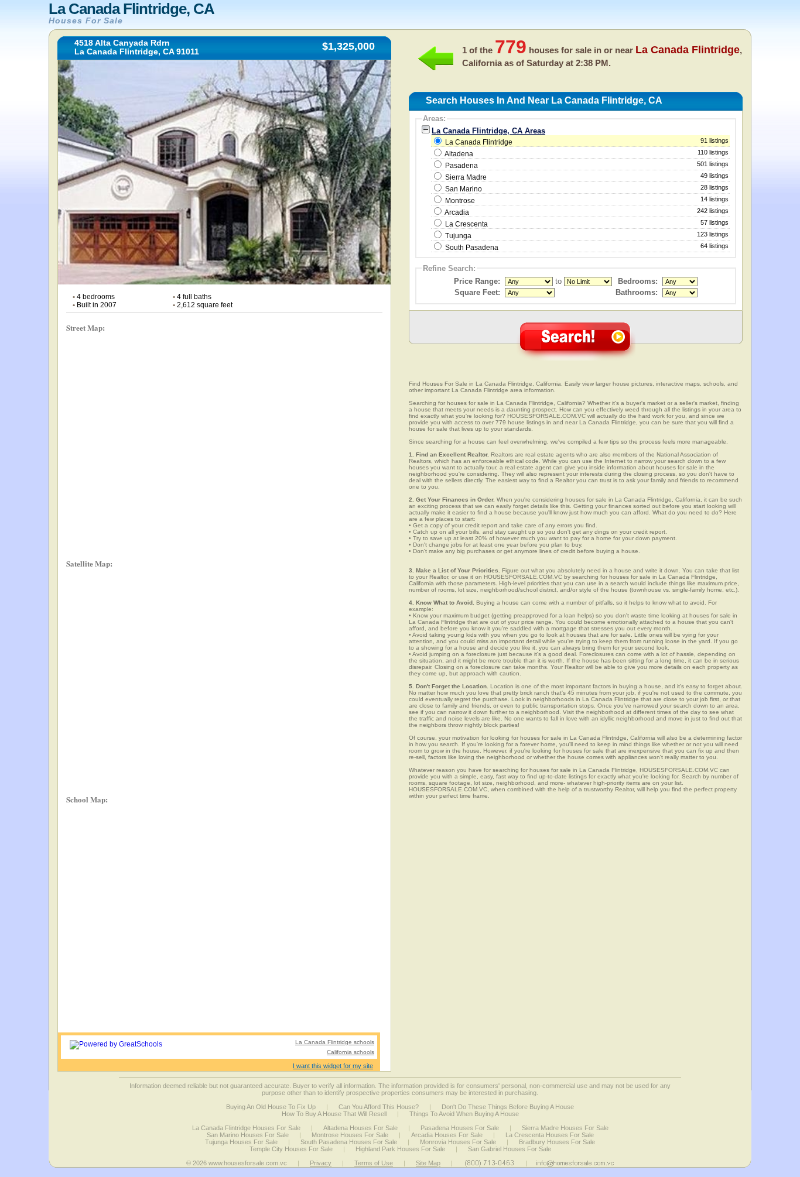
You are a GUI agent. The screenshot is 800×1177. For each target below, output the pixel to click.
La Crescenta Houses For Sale (549, 1134)
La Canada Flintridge (586, 141)
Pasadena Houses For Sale (459, 1127)
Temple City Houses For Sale (291, 1148)
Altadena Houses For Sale (360, 1127)
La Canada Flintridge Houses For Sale (246, 1127)
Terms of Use (373, 1162)
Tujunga (458, 236)
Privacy (320, 1162)
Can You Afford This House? (379, 1106)
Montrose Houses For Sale (350, 1134)
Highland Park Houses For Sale (400, 1148)
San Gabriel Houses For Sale (509, 1148)
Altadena (459, 154)
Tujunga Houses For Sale (241, 1141)
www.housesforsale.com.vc (247, 1162)
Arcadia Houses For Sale (447, 1134)
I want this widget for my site (333, 1065)
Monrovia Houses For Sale (458, 1141)
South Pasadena (471, 247)
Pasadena (461, 166)
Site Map (428, 1162)
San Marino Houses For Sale (248, 1134)
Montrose (460, 201)
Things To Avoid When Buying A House (464, 1113)
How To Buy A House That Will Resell (334, 1113)
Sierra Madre (466, 177)
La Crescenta (466, 224)
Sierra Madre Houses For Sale (565, 1127)
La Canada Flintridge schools (334, 1042)
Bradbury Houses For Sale (557, 1141)
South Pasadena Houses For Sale (348, 1141)
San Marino (463, 189)
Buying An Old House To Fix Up (271, 1106)
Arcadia (457, 212)
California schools (350, 1052)
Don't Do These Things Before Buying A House (508, 1106)
